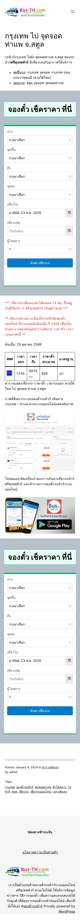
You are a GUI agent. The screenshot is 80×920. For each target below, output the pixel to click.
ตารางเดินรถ (50, 767)
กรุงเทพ (10, 787)
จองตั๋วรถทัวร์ (24, 787)
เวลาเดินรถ (60, 791)
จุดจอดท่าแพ (43, 787)
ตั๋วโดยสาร (59, 787)
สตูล (14, 791)
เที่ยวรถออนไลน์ (40, 791)
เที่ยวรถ (24, 791)
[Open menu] (72, 11)
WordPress (66, 911)
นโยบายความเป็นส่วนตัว (40, 852)
